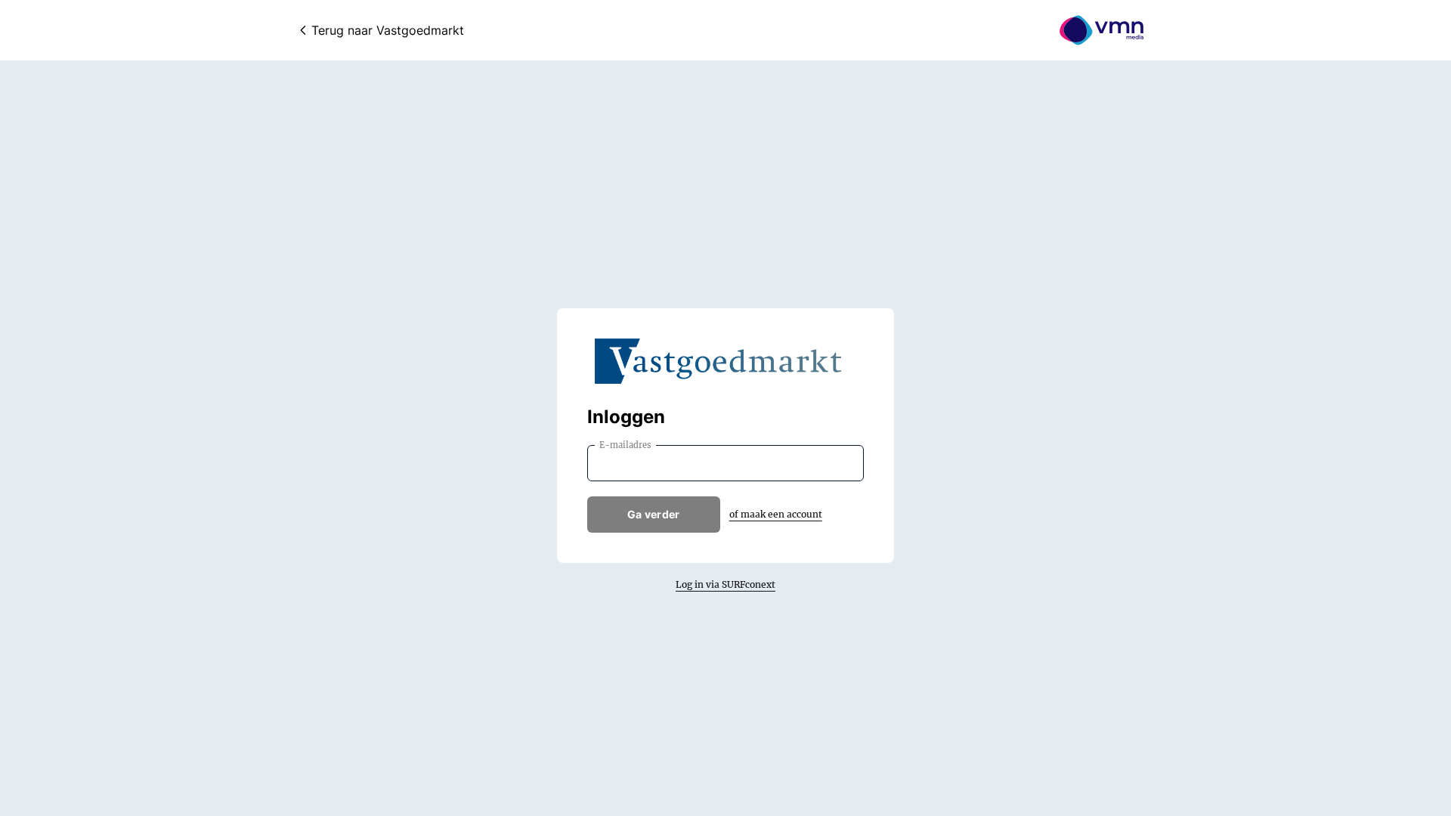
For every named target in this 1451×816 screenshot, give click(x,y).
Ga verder (653, 514)
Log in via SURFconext (725, 584)
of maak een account (775, 514)
